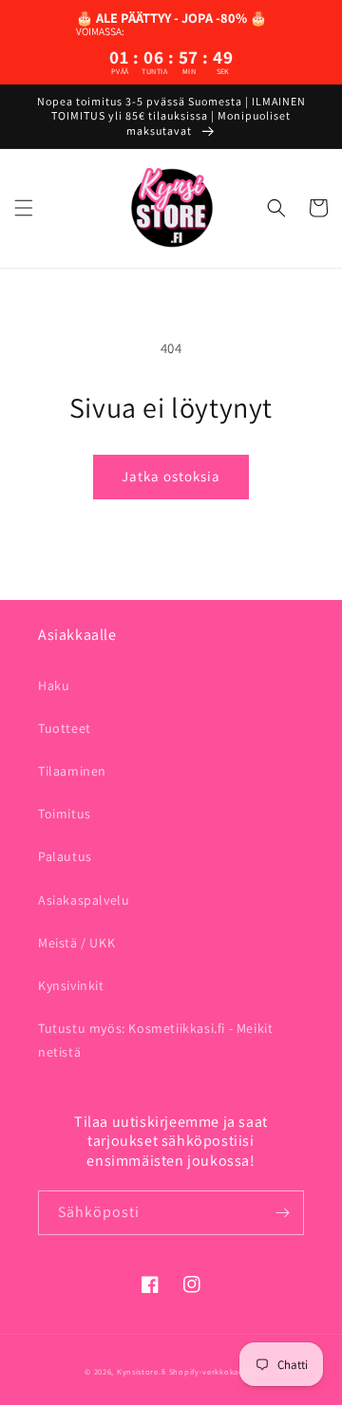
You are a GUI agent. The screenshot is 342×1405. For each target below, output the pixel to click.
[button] (24, 208)
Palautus (65, 856)
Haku (53, 685)
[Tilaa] (282, 1212)
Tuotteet (64, 728)
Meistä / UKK (76, 942)
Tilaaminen (72, 770)
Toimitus (64, 813)
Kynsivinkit (71, 985)
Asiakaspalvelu (83, 900)
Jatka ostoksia (171, 476)
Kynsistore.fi (141, 1371)
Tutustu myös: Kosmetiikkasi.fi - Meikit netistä (155, 1040)
